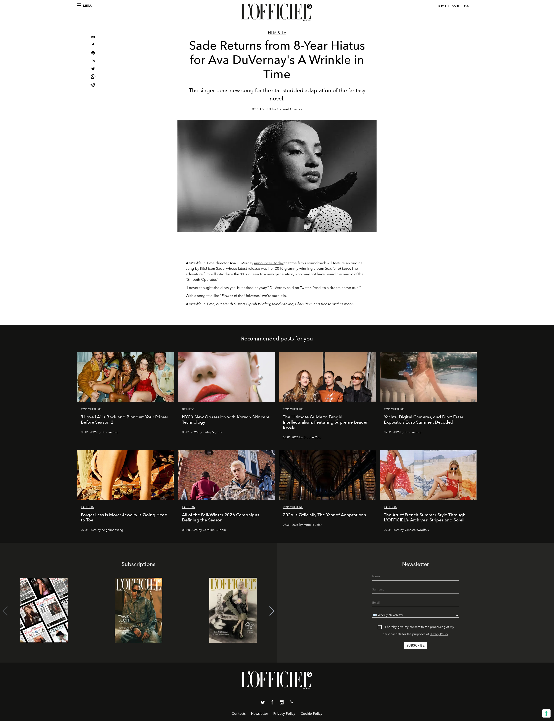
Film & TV (277, 32)
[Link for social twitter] (263, 703)
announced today (268, 263)
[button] (272, 611)
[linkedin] (93, 61)
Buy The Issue (449, 6)
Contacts (239, 713)
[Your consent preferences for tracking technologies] (546, 713)
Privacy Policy (439, 634)
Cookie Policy (311, 713)
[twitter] (93, 69)
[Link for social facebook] (272, 703)
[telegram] (93, 85)
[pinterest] (93, 53)
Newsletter (259, 713)
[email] (93, 37)
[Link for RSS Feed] (291, 703)
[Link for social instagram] (282, 703)
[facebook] (93, 45)
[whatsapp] (93, 77)
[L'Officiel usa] (277, 12)
